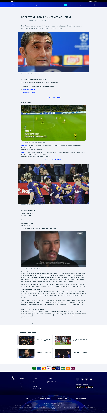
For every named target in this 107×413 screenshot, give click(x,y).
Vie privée (26, 398)
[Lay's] (44, 368)
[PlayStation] (39, 368)
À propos (35, 386)
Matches (22, 378)
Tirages (21, 383)
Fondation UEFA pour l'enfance (51, 381)
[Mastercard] (54, 368)
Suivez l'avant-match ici (29, 89)
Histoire (35, 383)
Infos (34, 381)
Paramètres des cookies (81, 398)
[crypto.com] (58, 368)
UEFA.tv (21, 381)
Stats (21, 389)
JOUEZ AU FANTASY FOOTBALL (53, 160)
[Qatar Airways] (73, 368)
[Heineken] (34, 368)
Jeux (21, 386)
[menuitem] (22, 5)
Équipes (35, 378)
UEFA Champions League (13, 5)
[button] (43, 5)
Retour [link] (24, 12)
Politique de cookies (62, 398)
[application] (53, 123)
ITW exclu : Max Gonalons (53, 97)
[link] (21, 5)
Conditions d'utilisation (44, 398)
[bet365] (63, 368)
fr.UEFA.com (49, 378)
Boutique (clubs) (37, 389)
